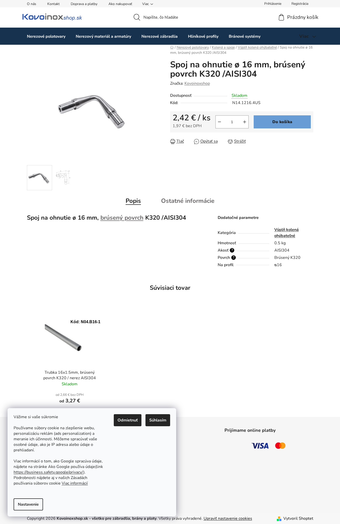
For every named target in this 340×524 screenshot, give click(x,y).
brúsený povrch (121, 218)
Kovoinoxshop (197, 83)
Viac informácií (75, 483)
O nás (31, 4)
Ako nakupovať (120, 4)
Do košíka (282, 122)
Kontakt (53, 4)
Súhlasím (157, 420)
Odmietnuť (128, 420)
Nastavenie (28, 504)
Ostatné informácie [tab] (187, 201)
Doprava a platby (84, 4)
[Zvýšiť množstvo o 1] (244, 122)
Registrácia (299, 3)
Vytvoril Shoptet (298, 518)
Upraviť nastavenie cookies (228, 518)
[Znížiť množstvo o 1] (219, 122)
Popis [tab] (133, 201)
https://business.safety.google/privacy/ (48, 472)
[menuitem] (46, 36)
